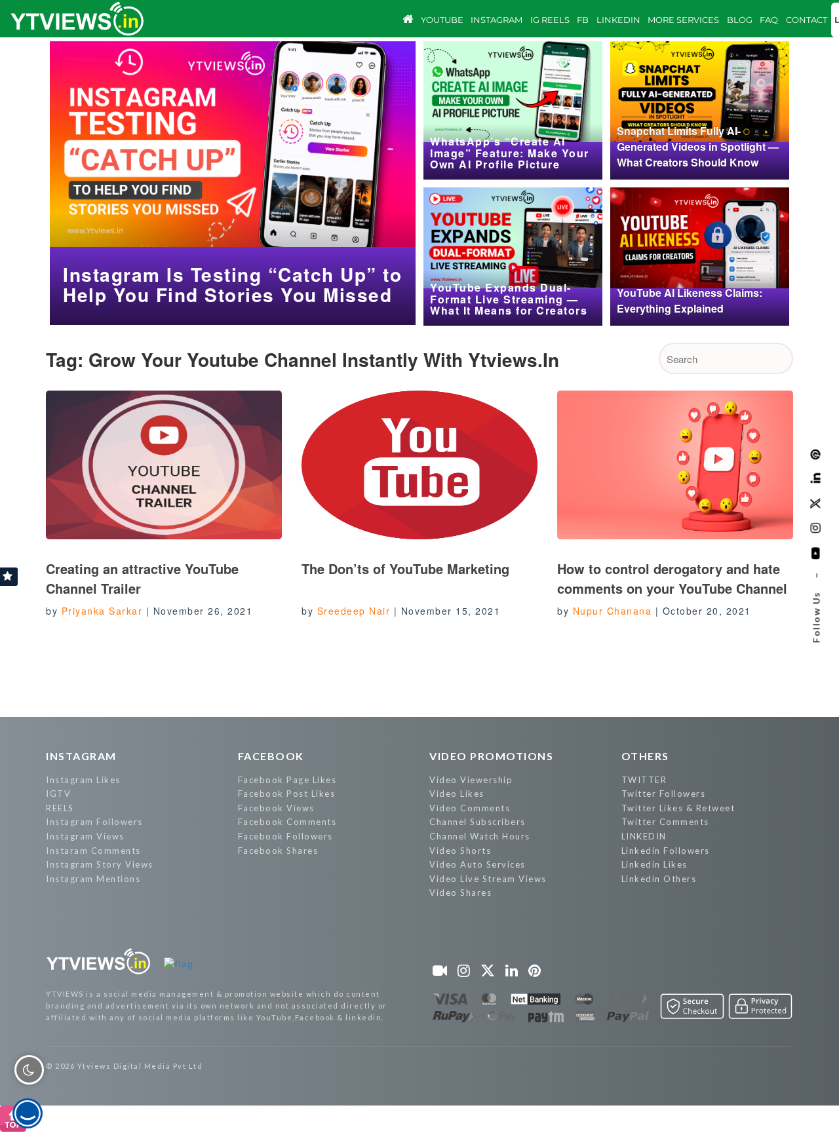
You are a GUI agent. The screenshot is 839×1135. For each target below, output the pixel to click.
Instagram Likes (83, 780)
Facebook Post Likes (287, 793)
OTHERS (645, 756)
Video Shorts (460, 850)
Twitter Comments (665, 822)
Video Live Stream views (488, 879)
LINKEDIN (644, 836)
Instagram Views (85, 836)
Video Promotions (491, 756)
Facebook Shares (278, 850)
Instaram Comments (93, 850)
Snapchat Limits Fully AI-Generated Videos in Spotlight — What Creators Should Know (698, 146)
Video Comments (469, 808)
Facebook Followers (285, 836)
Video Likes (456, 793)
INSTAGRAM (81, 756)
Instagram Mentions (93, 879)
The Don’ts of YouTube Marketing (405, 568)
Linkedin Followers (665, 850)
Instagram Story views (99, 864)
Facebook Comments (287, 822)
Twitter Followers (663, 793)
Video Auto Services (477, 864)
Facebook (271, 756)
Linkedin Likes (654, 864)
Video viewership (471, 780)
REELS (60, 808)
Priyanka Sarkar (102, 610)
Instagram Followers (94, 822)
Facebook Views (276, 808)
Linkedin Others (659, 879)
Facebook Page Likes (287, 780)
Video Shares (460, 892)
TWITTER (644, 780)
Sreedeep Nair (354, 610)
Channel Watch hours (479, 836)
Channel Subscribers (477, 822)
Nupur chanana (612, 610)
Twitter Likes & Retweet (678, 808)
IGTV (58, 793)
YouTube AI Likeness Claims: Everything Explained (689, 300)
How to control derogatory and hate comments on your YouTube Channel (674, 578)
